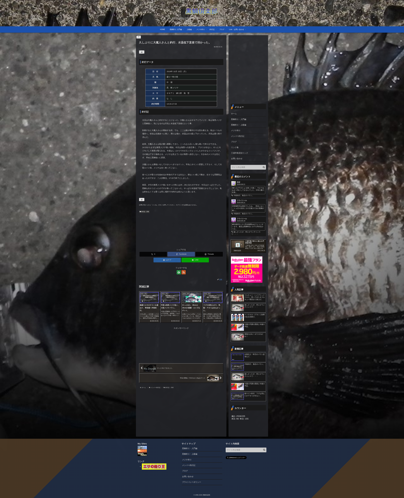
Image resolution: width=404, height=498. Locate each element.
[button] (264, 167)
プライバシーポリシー (191, 482)
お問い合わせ (236, 159)
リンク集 (235, 147)
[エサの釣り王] (154, 466)
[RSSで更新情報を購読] (183, 272)
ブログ (234, 142)
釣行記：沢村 (145, 211)
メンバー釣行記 (237, 136)
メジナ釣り (236, 130)
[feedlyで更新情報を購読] (179, 272)
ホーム (234, 114)
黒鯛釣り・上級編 (238, 125)
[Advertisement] (181, 229)
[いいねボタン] (141, 52)
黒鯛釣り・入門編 (238, 119)
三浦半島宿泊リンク (239, 153)
